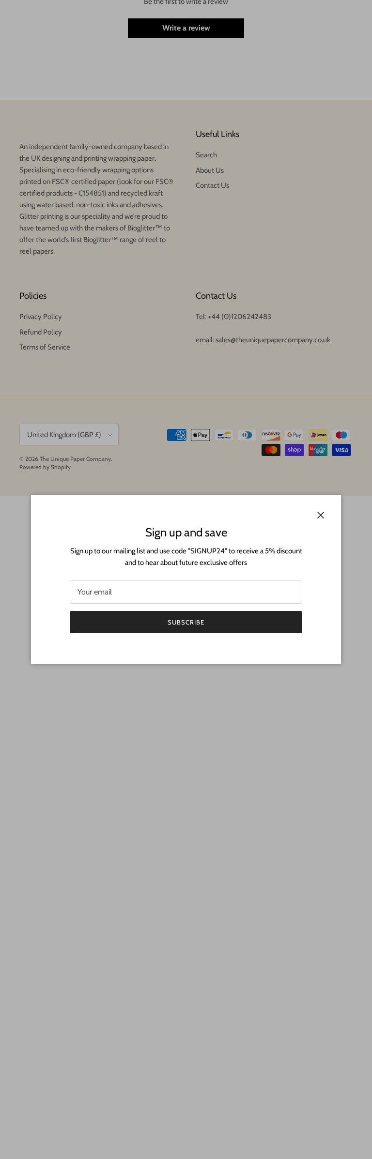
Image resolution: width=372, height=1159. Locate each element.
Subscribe (186, 622)
